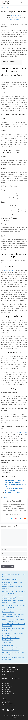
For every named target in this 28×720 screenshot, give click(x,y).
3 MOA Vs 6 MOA (7, 645)
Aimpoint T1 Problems (12, 492)
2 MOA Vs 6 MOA (7, 642)
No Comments (15, 19)
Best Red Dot (6, 688)
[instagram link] (3, 709)
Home (2, 7)
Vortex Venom (9, 270)
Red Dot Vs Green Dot (9, 579)
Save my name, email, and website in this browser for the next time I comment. (14, 559)
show (18, 61)
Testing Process (7, 703)
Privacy (6, 715)
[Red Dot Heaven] (5, 2)
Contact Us (6, 701)
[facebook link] (12, 709)
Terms (11, 715)
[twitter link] (8, 709)
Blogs (7, 7)
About (4, 699)
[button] (21, 2)
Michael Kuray (16, 15)
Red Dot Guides (7, 690)
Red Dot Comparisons (9, 686)
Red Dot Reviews (8, 684)
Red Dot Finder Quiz (9, 694)
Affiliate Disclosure (8, 705)
